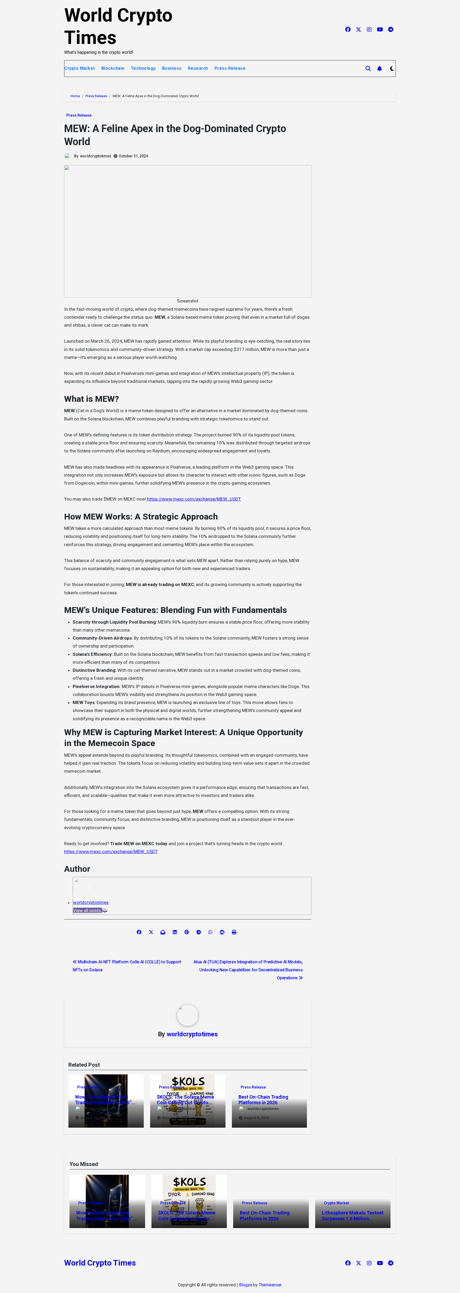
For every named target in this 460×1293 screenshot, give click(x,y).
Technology (143, 68)
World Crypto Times (100, 1262)
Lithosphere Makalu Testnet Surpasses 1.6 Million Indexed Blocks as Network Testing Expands (353, 1221)
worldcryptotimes (95, 156)
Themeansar (270, 1284)
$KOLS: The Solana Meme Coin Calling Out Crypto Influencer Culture (185, 1102)
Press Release (230, 68)
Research (198, 68)
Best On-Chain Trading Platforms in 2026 (263, 1100)
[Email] (104, 910)
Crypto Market (79, 68)
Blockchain (113, 68)
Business (172, 68)
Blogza (245, 1284)
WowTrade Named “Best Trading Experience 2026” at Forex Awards (103, 1102)
